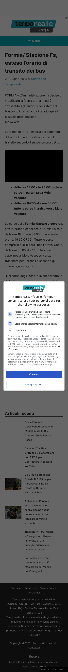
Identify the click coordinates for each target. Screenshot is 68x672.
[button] (34, 330)
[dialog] (34, 336)
